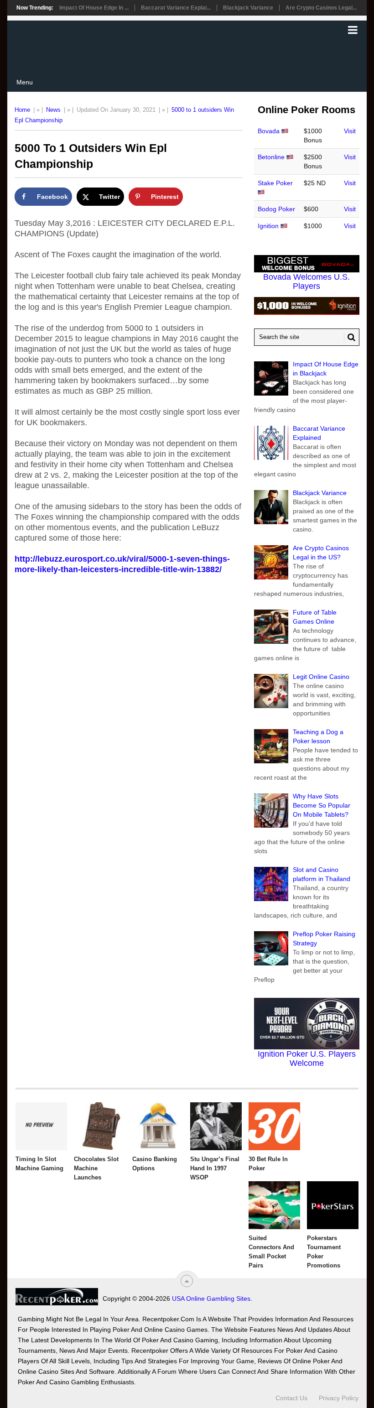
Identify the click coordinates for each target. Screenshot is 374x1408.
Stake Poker (275, 183)
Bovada (269, 131)
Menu (24, 82)
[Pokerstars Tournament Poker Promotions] (332, 1205)
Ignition (268, 225)
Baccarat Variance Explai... (176, 8)
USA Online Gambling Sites (211, 1298)
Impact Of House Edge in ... (94, 8)
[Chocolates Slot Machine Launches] (99, 1126)
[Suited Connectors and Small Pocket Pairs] (274, 1205)
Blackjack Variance (248, 8)
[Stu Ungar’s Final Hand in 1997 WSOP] (216, 1126)
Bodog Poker (276, 209)
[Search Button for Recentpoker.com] (350, 337)
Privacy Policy (338, 1398)
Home (22, 109)
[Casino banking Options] (158, 1126)
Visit (350, 131)
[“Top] (187, 1281)
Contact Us (291, 1398)
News (53, 109)
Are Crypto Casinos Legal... (321, 8)
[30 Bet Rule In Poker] (274, 1126)
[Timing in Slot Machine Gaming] (41, 1126)
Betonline (271, 157)
